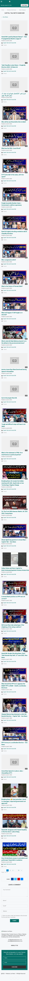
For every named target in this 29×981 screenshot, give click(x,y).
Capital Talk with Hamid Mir (9, 43)
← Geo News (4, 17)
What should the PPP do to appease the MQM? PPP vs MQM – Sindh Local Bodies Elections (13, 686)
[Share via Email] (22, 879)
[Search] (27, 1)
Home (2, 10)
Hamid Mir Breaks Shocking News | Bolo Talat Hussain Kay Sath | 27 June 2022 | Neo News (14, 655)
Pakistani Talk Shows (11, 10)
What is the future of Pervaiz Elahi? (12, 286)
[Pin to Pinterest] (18, 879)
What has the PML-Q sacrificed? (11, 148)
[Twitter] (14, 978)
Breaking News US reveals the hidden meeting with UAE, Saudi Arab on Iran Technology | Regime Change (12, 483)
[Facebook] (11, 978)
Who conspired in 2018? (8, 260)
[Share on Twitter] (15, 879)
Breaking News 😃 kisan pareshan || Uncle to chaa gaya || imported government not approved (13, 801)
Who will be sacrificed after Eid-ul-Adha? (13, 122)
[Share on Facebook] (12, 879)
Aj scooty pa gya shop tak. (9, 398)
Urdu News (24, 5)
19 (18, 870)
